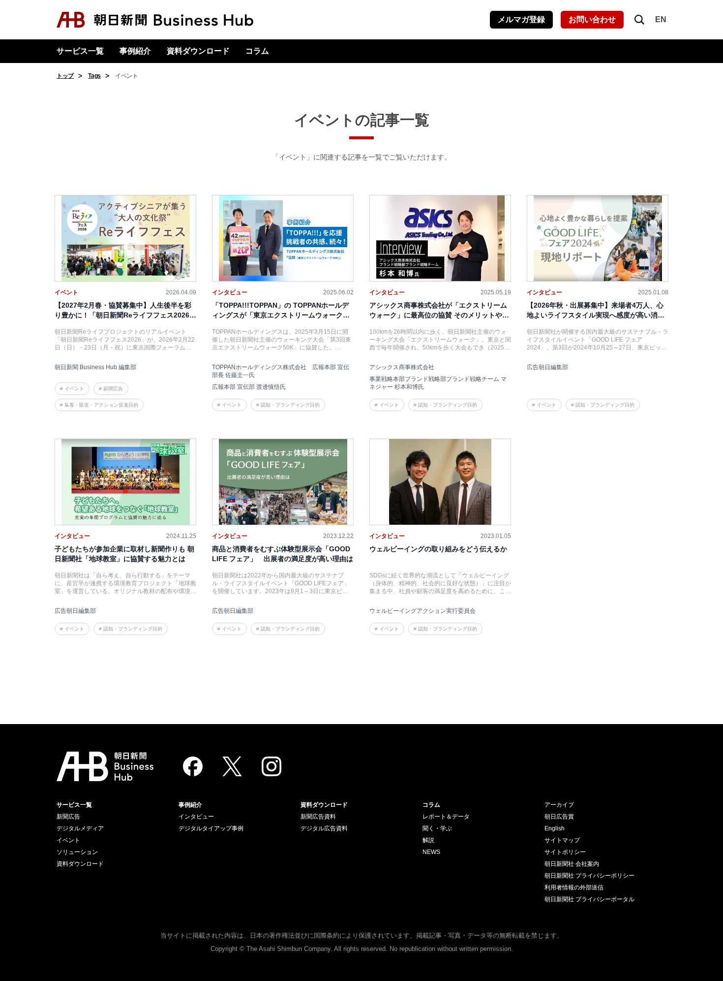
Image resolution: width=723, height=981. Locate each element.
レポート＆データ (446, 816)
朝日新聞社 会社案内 (571, 863)
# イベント (72, 388)
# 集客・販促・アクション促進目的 (99, 405)
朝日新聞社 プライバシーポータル (589, 899)
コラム (257, 51)
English (554, 828)
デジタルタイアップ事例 (211, 828)
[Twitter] (232, 766)
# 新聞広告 (111, 388)
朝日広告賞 (559, 816)
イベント (68, 840)
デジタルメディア (80, 828)
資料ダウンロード (198, 51)
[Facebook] (193, 766)
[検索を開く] (639, 20)
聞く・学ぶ (437, 828)
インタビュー (196, 816)
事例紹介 (135, 51)
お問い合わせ (592, 19)
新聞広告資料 (318, 816)
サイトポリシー (565, 852)
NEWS (431, 852)
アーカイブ (559, 804)
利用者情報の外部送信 (573, 887)
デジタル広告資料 (324, 828)
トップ (65, 75)
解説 (428, 840)
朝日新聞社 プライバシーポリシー (589, 875)
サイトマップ (562, 840)
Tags (94, 75)
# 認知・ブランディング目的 (288, 405)
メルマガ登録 (521, 19)
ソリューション (77, 852)
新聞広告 (68, 816)
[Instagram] (271, 766)
